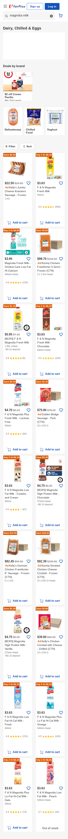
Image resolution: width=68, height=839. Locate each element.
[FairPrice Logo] (17, 6)
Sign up (35, 6)
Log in (52, 6)
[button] (51, 16)
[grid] (34, 86)
